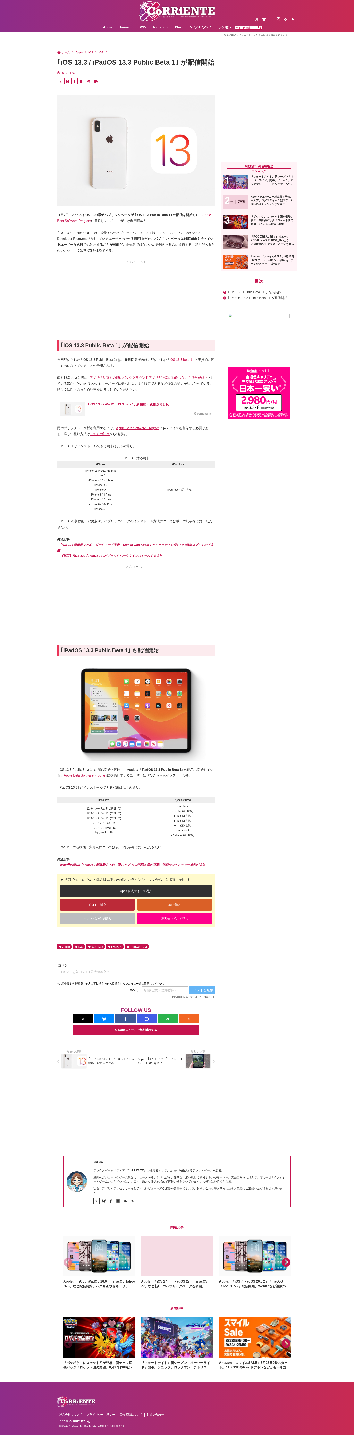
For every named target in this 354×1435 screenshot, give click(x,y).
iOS (80, 946)
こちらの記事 (100, 434)
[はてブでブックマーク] (82, 81)
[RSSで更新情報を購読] (293, 19)
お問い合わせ (155, 1414)
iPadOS (116, 946)
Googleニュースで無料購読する (136, 1029)
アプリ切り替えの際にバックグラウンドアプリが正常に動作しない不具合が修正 (149, 377)
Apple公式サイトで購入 (136, 891)
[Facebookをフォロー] (271, 19)
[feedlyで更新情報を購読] (286, 19)
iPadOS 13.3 (138, 946)
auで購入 (174, 904)
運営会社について (70, 1414)
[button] (259, 28)
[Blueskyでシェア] (67, 81)
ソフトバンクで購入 (97, 918)
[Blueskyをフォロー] (264, 19)
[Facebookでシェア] (74, 81)
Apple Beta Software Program (137, 428)
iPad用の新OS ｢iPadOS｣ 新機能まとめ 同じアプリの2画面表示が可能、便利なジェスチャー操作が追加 (132, 864)
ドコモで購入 (97, 904)
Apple (66, 946)
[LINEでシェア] (89, 81)
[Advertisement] (136, 293)
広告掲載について (130, 1414)
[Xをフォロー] (257, 19)
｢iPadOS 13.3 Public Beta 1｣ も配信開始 (257, 298)
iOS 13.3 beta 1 (181, 360)
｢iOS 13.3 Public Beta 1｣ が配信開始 (254, 292)
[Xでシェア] (60, 81)
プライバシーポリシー (100, 1414)
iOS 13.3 (97, 946)
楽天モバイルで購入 (174, 918)
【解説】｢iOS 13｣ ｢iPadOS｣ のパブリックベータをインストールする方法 (111, 555)
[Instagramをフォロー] (278, 19)
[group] (99, 1262)
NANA (98, 1162)
